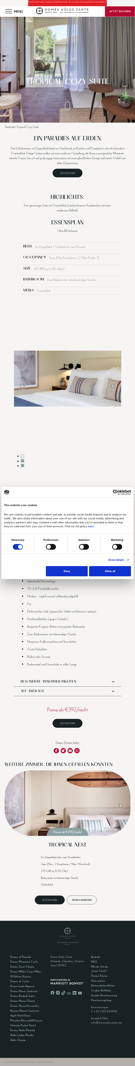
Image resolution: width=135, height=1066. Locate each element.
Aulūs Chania (18, 1040)
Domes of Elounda (20, 957)
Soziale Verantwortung (104, 995)
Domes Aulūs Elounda (22, 1030)
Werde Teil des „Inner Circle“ (100, 968)
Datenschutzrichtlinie (103, 985)
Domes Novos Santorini (23, 991)
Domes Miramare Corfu (24, 961)
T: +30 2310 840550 (104, 1011)
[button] (67, 682)
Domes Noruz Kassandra (24, 1005)
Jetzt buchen (67, 173)
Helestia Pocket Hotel (23, 1025)
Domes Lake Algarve (22, 986)
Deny (67, 571)
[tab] (22, 456)
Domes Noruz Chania (22, 1000)
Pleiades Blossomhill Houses (26, 1020)
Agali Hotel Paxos (20, 1015)
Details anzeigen (82, 899)
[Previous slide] (14, 805)
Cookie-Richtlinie (101, 990)
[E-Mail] (70, 750)
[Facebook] (56, 750)
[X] (63, 750)
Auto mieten (98, 980)
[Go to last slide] (22, 386)
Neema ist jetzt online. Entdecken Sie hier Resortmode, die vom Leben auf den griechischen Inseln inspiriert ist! (67, 1)
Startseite (10, 126)
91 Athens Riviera (20, 976)
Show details (116, 559)
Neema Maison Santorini (24, 1010)
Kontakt (95, 957)
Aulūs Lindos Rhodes (22, 1035)
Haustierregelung (101, 1000)
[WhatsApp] (77, 750)
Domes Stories (99, 975)
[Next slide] (112, 386)
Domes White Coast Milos (25, 971)
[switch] (51, 547)
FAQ (94, 961)
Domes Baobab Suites (23, 996)
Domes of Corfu (19, 981)
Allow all (110, 571)
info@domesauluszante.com (106, 1022)
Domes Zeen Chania (22, 966)
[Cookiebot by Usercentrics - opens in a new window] (115, 492)
